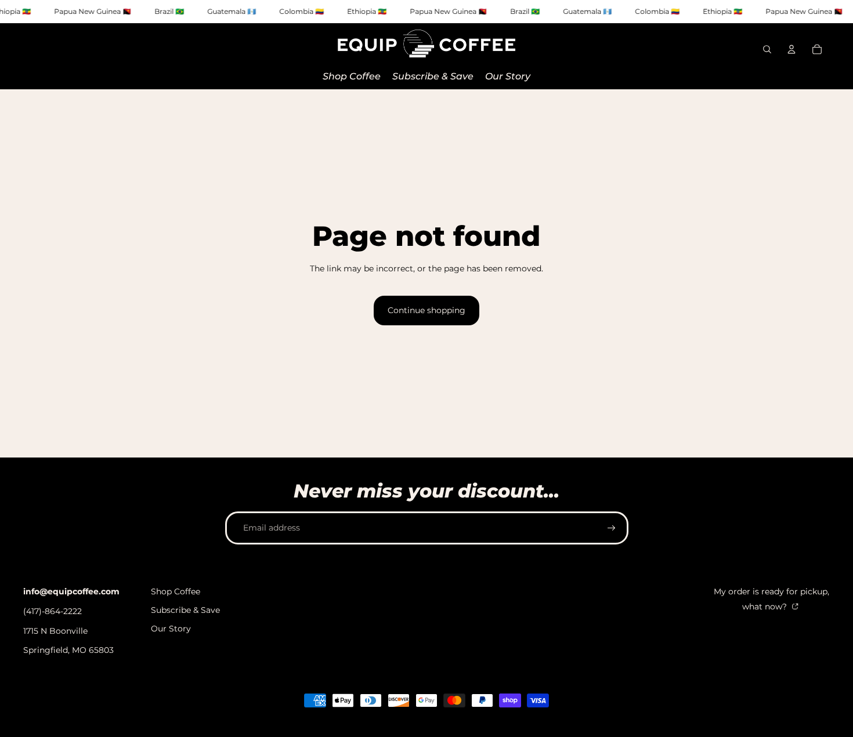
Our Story (171, 628)
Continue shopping (426, 310)
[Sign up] (611, 528)
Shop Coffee (175, 591)
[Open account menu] (791, 49)
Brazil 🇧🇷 (169, 11)
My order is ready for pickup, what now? (771, 599)
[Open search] (767, 49)
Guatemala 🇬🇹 (231, 11)
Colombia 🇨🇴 (301, 11)
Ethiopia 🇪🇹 (366, 11)
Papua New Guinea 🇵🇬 (92, 11)
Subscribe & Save (185, 610)
